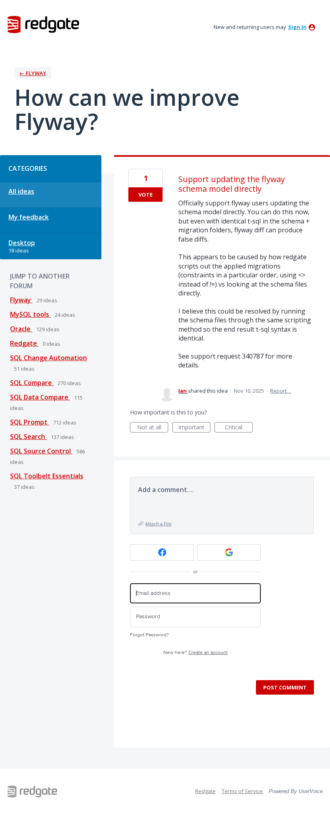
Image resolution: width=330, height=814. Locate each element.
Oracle (21, 328)
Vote (145, 194)
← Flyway (32, 73)
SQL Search (28, 436)
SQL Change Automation (48, 357)
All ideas (21, 191)
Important (194, 428)
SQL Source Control (41, 451)
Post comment (285, 687)
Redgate (24, 343)
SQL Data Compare (40, 397)
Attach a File (158, 524)
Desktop (21, 242)
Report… (280, 390)
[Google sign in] (229, 552)
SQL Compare (32, 382)
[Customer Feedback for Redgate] (43, 24)
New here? (195, 653)
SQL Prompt (29, 422)
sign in (297, 27)
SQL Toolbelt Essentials (46, 476)
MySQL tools (30, 314)
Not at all (152, 428)
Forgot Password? (149, 635)
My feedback (28, 217)
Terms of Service (242, 791)
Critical (239, 428)
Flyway (21, 299)
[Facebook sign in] (162, 552)
